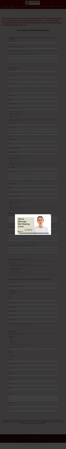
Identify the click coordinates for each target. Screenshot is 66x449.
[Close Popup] (50, 215)
